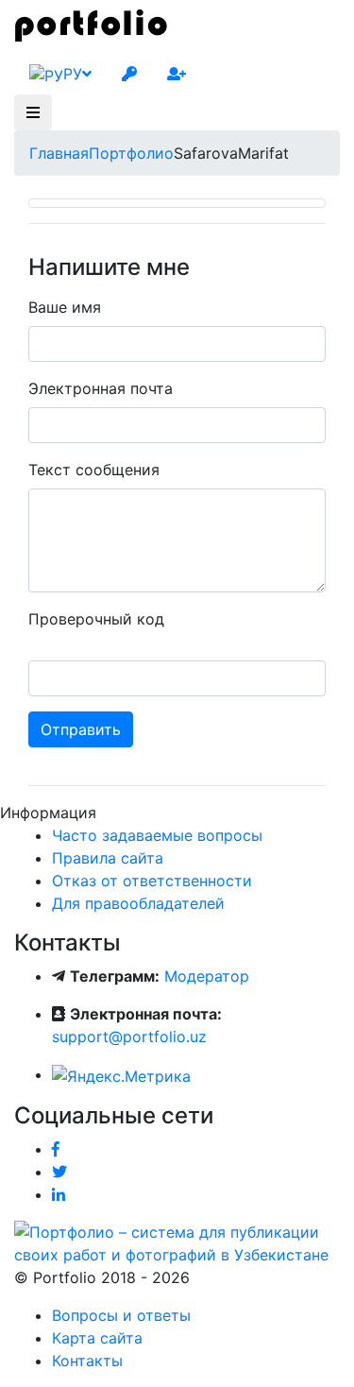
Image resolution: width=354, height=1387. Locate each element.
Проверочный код (96, 618)
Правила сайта (107, 857)
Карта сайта (97, 1337)
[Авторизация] (129, 74)
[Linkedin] (58, 1194)
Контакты (87, 1360)
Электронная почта (100, 388)
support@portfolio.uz (129, 1036)
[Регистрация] (176, 74)
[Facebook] (55, 1148)
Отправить (81, 729)
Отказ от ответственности (152, 880)
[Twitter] (59, 1171)
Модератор (206, 976)
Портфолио (131, 153)
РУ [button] (72, 73)
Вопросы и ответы (121, 1315)
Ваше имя (64, 307)
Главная (59, 153)
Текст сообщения (94, 469)
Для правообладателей (138, 903)
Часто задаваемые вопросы (157, 835)
